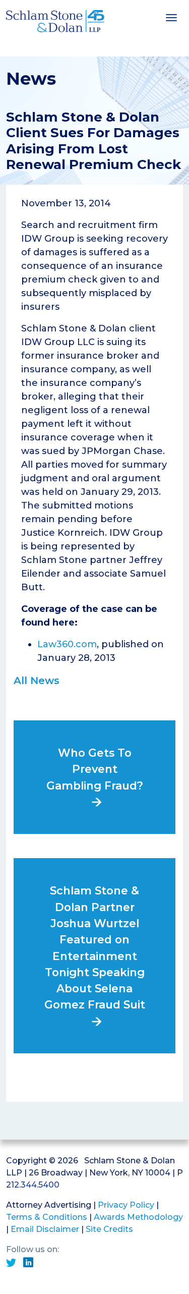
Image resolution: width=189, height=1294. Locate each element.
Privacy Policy (126, 1205)
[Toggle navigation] (171, 16)
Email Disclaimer (45, 1229)
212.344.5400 (32, 1185)
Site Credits (109, 1229)
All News (36, 680)
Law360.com (67, 644)
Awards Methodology (138, 1217)
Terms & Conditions (46, 1217)
